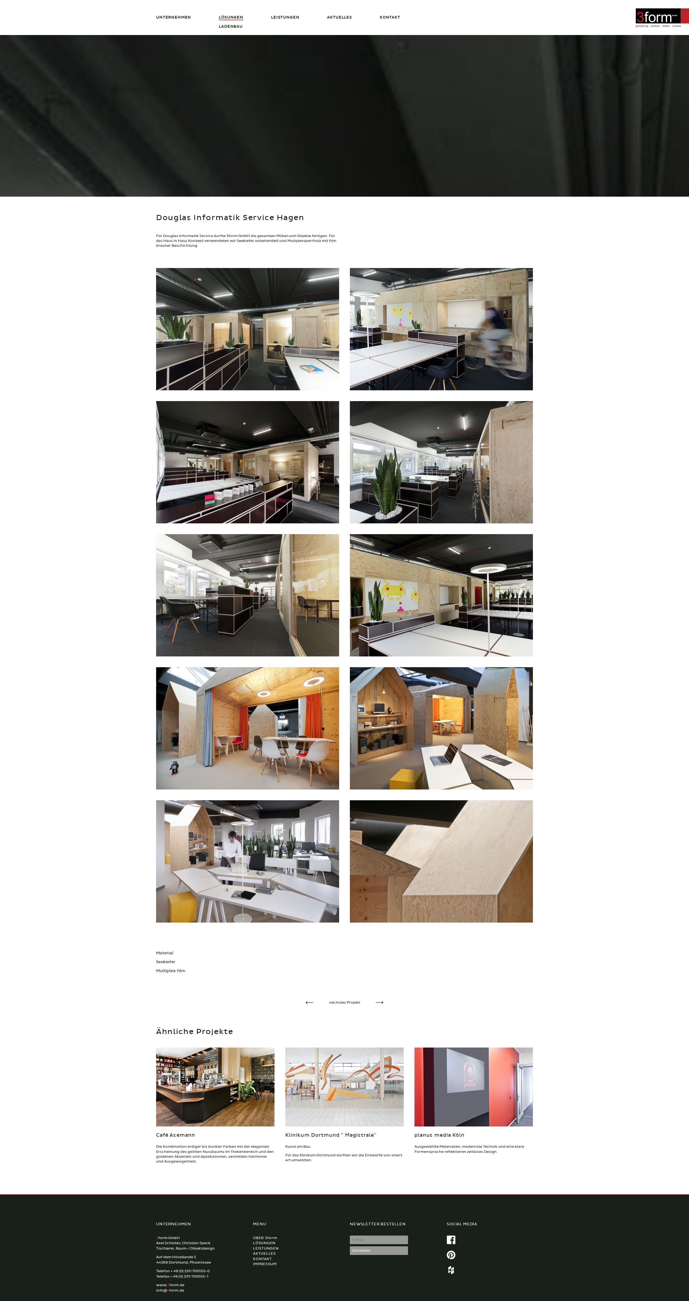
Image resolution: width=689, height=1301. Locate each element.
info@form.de (170, 1290)
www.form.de (170, 1285)
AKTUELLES (339, 17)
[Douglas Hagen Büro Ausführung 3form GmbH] (441, 329)
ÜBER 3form (265, 1238)
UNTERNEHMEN (173, 17)
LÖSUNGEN (231, 17)
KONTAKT (390, 17)
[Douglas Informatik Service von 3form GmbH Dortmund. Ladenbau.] (247, 329)
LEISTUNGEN (285, 17)
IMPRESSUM (265, 1264)
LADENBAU (231, 26)
